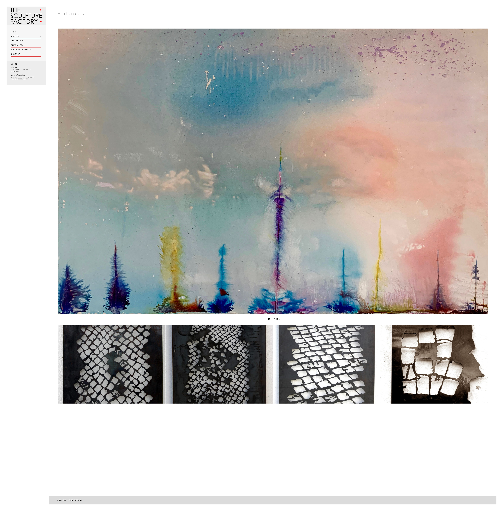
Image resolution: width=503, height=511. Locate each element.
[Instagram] (12, 64)
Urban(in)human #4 (393, 403)
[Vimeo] (16, 64)
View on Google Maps (19, 79)
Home (13, 32)
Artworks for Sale (21, 50)
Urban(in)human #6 (70, 403)
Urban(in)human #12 (286, 403)
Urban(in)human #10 (179, 403)
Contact (15, 54)
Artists (15, 36)
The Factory (17, 41)
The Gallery (17, 45)
